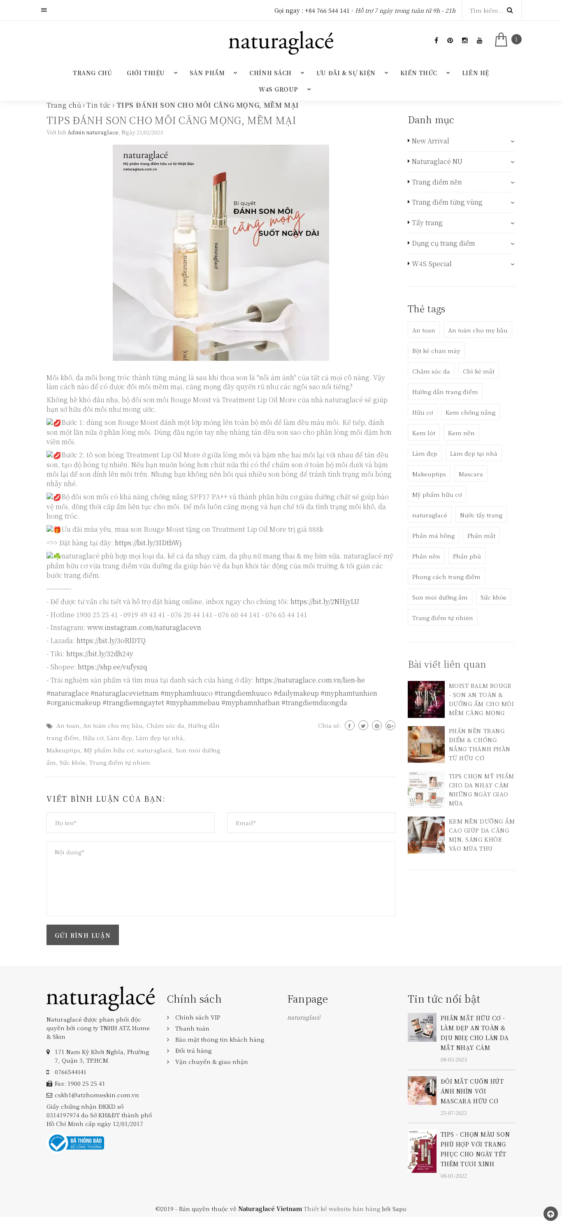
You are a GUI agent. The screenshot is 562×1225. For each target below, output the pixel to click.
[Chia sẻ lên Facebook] (350, 725)
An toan (67, 725)
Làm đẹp (119, 738)
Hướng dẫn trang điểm (445, 392)
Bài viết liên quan (447, 663)
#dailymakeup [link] (296, 693)
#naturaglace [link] (67, 693)
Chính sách (270, 73)
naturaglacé (154, 750)
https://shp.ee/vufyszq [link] (112, 666)
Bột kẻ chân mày (436, 350)
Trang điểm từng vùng (447, 202)
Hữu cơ (93, 738)
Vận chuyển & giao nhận (211, 1061)
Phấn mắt (481, 535)
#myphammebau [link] (193, 702)
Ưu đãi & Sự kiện (346, 73)
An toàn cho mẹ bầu (113, 725)
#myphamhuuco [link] (186, 693)
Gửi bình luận (83, 935)
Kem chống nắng (470, 412)
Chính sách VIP (197, 1017)
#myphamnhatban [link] (250, 702)
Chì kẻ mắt (479, 371)
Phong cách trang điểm (446, 576)
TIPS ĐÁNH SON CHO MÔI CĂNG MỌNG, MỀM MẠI (171, 120)
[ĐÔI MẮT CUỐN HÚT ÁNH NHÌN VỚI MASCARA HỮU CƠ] (422, 1089)
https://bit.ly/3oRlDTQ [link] (111, 640)
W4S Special (432, 263)
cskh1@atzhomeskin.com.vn (97, 1095)
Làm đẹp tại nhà (159, 738)
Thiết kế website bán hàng (342, 1208)
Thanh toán (192, 1028)
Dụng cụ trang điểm (443, 243)
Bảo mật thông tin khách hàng (219, 1039)
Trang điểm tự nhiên (119, 762)
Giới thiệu (146, 73)
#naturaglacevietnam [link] (125, 693)
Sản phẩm (207, 73)
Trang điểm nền (437, 182)
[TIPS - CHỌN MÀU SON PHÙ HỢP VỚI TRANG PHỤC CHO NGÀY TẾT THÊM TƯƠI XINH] (422, 1150)
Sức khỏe (73, 762)
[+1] (390, 725)
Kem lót (423, 433)
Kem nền (461, 433)
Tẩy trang (427, 222)
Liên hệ (475, 73)
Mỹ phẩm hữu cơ (108, 750)
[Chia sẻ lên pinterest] (377, 725)
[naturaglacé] (100, 998)
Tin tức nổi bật (444, 998)
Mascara (471, 474)
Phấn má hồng (433, 535)
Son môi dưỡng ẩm (440, 597)
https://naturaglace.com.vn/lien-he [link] (310, 680)
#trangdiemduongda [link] (314, 702)
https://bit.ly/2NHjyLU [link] (324, 601)
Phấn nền (426, 556)
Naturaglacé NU (437, 161)
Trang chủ (92, 73)
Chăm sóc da (165, 725)
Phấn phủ (467, 556)
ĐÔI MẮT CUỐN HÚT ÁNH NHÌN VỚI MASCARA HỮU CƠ (472, 1091)
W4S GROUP (278, 89)
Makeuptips (63, 750)
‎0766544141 (70, 1072)
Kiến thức (418, 73)
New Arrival (430, 140)
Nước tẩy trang (481, 515)
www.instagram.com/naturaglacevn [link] (144, 627)
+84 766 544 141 (327, 10)
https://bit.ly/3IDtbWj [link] (148, 542)
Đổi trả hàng (193, 1050)
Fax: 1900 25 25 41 (80, 1083)
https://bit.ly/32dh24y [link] (99, 653)
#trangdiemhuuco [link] (243, 693)
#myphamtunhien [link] (348, 693)
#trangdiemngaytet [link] (133, 702)
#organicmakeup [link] (73, 702)
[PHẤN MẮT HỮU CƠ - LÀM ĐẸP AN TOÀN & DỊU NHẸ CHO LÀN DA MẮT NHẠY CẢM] (422, 1026)
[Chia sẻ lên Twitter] (363, 725)
